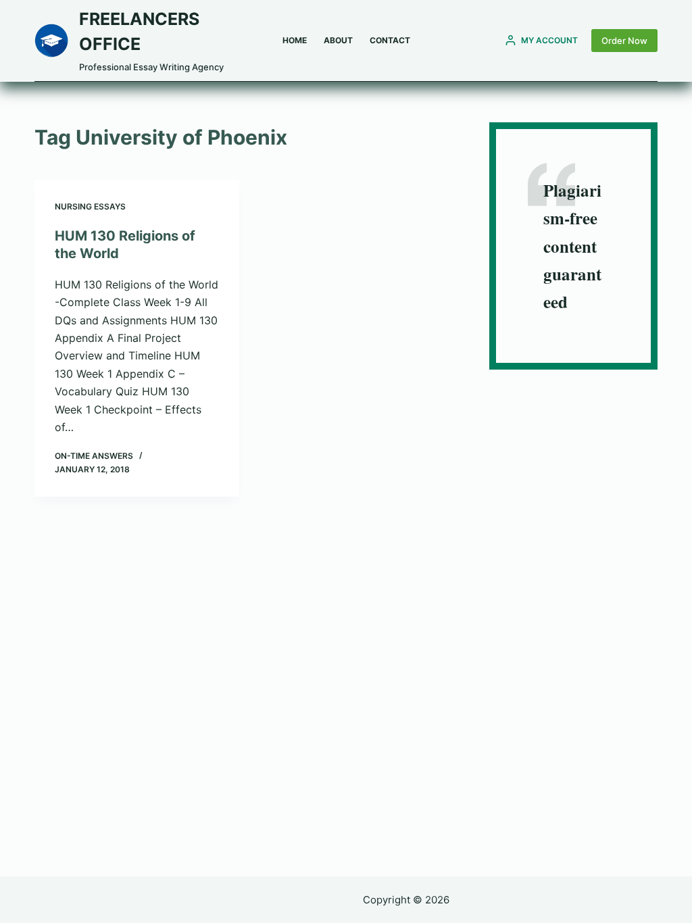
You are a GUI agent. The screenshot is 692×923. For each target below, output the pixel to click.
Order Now (624, 40)
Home (294, 40)
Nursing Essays (90, 206)
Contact (390, 40)
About (338, 40)
